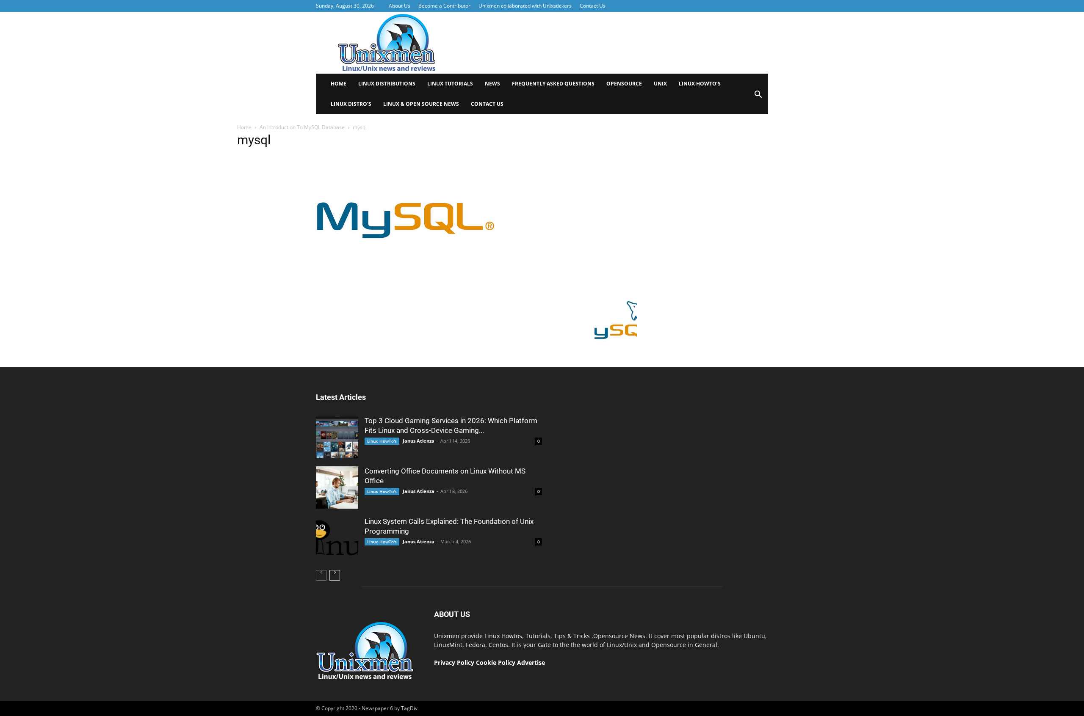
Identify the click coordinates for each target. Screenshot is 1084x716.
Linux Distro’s (351, 103)
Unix (660, 83)
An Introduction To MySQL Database (302, 127)
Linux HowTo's (382, 441)
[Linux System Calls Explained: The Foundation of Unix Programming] (337, 538)
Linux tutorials (450, 83)
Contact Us (593, 5)
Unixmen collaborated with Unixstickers (525, 5)
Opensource (624, 83)
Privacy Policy (454, 662)
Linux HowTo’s (700, 83)
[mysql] (405, 292)
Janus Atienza (418, 441)
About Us (399, 5)
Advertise (531, 662)
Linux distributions (386, 83)
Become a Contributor (444, 5)
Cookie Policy (496, 662)
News (492, 83)
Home (338, 83)
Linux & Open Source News (421, 103)
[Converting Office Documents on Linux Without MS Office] (337, 487)
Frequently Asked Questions (553, 83)
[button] (758, 97)
